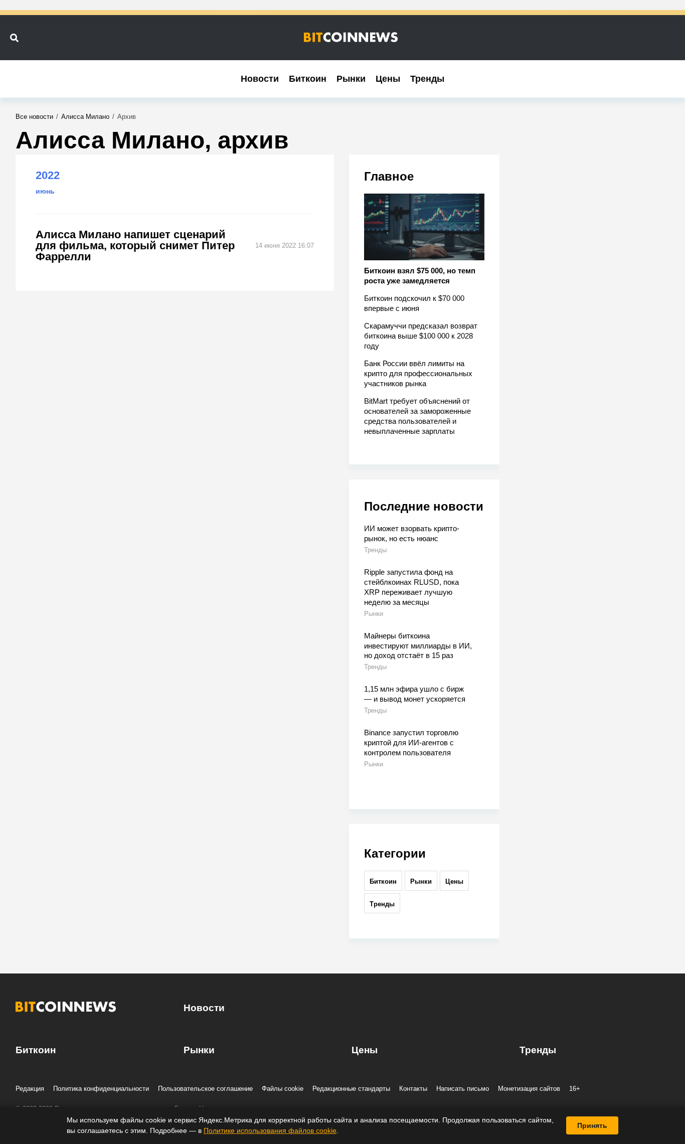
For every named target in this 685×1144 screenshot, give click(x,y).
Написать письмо (462, 1088)
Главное (389, 176)
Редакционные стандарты (351, 1088)
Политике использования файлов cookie (270, 1130)
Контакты (413, 1088)
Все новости (34, 116)
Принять (592, 1125)
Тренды (427, 79)
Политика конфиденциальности (101, 1088)
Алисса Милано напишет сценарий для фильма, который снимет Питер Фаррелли (135, 245)
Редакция (30, 1088)
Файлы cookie (282, 1088)
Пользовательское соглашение (205, 1088)
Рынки (351, 79)
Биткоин (307, 79)
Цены (388, 79)
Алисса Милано (85, 116)
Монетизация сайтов (529, 1088)
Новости (260, 79)
